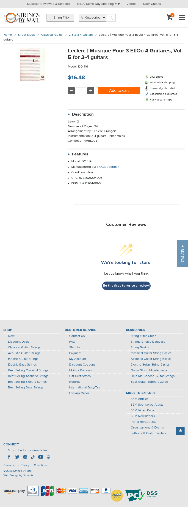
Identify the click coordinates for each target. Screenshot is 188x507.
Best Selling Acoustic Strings (28, 376)
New (11, 336)
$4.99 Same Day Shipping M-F (98, 3)
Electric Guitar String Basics (150, 364)
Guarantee (10, 465)
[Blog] (48, 457)
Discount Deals (19, 341)
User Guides (152, 3)
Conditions (40, 465)
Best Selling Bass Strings (25, 387)
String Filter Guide (143, 336)
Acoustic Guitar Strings (24, 353)
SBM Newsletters (143, 416)
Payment (75, 353)
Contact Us (77, 336)
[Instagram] (25, 457)
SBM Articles (140, 399)
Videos (131, 3)
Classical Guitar (52, 34)
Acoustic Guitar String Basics (151, 359)
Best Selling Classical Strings (28, 370)
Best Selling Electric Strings (27, 381)
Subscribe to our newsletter (27, 450)
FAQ (72, 341)
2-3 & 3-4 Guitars (81, 34)
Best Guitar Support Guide (149, 381)
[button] (182, 253)
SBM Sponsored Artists (147, 404)
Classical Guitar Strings (24, 347)
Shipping (75, 347)
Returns (74, 381)
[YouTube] (40, 457)
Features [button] (80, 154)
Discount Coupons (82, 364)
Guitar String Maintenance (149, 370)
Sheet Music (26, 34)
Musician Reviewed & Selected (49, 3)
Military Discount (81, 370)
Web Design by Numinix (18, 475)
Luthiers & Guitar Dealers (148, 433)
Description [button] (83, 114)
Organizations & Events (147, 427)
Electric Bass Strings (22, 364)
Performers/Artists (143, 421)
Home (7, 34)
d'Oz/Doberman (108, 166)
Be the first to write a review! (126, 285)
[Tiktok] (32, 457)
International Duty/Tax (84, 387)
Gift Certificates (80, 376)
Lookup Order (79, 393)
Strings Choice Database (148, 341)
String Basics (140, 347)
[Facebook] (9, 457)
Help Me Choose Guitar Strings (153, 376)
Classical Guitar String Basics (151, 353)
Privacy (25, 465)
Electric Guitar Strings (23, 359)
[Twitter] (17, 457)
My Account (77, 359)
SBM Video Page (142, 410)
